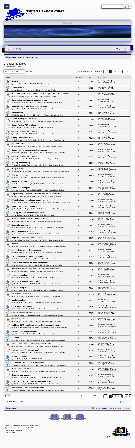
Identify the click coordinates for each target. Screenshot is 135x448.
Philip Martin (20, 140)
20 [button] (126, 71)
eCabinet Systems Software (54, 102)
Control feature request (20, 188)
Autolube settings (18, 300)
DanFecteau (17, 334)
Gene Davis (20, 102)
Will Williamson (18, 115)
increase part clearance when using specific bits (31, 344)
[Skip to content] (6, 6)
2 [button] (112, 71)
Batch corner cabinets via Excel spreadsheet (29, 263)
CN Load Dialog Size (19, 288)
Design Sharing (51, 90)
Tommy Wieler (18, 290)
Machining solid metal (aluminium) (25, 331)
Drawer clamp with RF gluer (22, 369)
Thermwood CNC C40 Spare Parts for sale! (28, 363)
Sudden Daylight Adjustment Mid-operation (29, 106)
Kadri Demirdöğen (19, 90)
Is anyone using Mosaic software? (25, 350)
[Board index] (14, 14)
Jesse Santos (20, 365)
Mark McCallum (18, 152)
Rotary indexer (17, 113)
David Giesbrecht (21, 171)
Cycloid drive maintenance (22, 294)
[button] (105, 71)
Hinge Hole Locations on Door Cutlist (26, 238)
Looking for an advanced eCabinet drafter (28, 213)
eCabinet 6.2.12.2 (18, 144)
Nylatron (14, 244)
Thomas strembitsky (22, 202)
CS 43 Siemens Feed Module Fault (25, 313)
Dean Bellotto (17, 215)
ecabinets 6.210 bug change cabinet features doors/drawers (35, 325)
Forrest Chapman (19, 177)
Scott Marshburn (18, 315)
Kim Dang (16, 321)
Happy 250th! (16, 81)
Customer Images (49, 215)
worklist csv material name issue (24, 281)
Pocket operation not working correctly (27, 256)
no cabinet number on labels (23, 275)
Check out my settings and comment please (29, 100)
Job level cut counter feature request (26, 250)
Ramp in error (17, 169)
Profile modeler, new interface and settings (28, 388)
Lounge (47, 84)
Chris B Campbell (19, 359)
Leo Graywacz (21, 165)
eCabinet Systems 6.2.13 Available (25, 131)
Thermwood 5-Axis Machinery (51, 296)
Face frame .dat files (19, 175)
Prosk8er (19, 430)
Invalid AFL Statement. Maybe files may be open (31, 381)
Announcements (49, 127)
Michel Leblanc (18, 209)
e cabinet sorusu (18, 88)
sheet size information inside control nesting (29, 200)
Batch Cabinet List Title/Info (22, 231)
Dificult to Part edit (19, 181)
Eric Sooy (16, 296)
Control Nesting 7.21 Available (23, 119)
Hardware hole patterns (20, 375)
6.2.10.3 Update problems (21, 306)
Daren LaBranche (19, 240)
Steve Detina (17, 234)
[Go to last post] (111, 81)
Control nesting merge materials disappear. (29, 150)
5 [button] (121, 71)
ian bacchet (17, 277)
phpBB (15, 425)
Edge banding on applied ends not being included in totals (35, 194)
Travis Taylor (17, 196)
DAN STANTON (18, 352)
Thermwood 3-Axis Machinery (54, 109)
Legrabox (15, 338)
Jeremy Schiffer (18, 84)
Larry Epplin (17, 121)
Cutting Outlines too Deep (22, 138)
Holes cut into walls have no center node (28, 219)
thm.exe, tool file (18, 319)
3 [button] (115, 71)
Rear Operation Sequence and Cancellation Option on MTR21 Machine (40, 94)
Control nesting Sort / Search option (26, 206)
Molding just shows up (20, 163)
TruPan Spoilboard (19, 356)
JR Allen (18, 309)
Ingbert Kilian (17, 146)
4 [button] (118, 71)
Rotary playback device (20, 225)
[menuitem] (18, 48)
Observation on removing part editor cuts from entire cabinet (36, 269)
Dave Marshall (18, 109)
